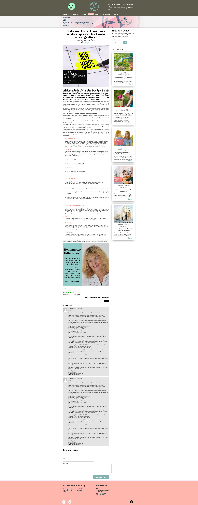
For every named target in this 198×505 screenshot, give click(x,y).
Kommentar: (66, 463)
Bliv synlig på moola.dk (68, 489)
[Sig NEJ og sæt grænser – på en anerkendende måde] (123, 107)
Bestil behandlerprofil (67, 490)
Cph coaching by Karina (124, 74)
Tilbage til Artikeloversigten (69, 288)
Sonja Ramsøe (124, 187)
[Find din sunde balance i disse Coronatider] (123, 222)
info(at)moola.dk (102, 493)
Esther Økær (87, 43)
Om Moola (115, 14)
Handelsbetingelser (81, 489)
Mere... (130, 83)
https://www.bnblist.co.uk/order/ (76, 361)
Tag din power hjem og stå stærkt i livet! (123, 78)
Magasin (84, 14)
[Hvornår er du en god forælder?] (123, 183)
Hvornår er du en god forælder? (123, 190)
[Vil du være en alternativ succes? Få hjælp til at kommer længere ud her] (71, 6)
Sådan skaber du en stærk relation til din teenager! (123, 153)
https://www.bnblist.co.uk (74, 356)
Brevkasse (98, 14)
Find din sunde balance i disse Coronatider (123, 229)
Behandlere (66, 14)
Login (78, 492)
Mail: (64, 458)
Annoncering (79, 490)
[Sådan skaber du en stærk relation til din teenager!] (123, 146)
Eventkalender (75, 14)
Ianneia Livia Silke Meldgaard (124, 111)
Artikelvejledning (66, 492)
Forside (64, 17)
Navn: (64, 453)
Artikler (90, 14)
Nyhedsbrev (106, 14)
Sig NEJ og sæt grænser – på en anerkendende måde (123, 114)
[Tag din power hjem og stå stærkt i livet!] (123, 71)
